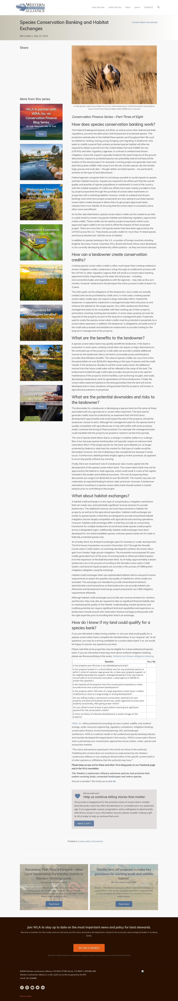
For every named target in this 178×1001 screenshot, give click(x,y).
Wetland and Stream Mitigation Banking (133, 656)
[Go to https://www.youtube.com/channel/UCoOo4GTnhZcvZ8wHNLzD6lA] (32, 988)
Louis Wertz (119, 882)
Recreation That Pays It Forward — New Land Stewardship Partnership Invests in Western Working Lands (54, 873)
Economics (152, 22)
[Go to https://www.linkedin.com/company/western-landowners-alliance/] (43, 988)
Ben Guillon (26, 36)
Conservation (139, 22)
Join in (137, 7)
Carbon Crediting (41, 270)
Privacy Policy (26, 996)
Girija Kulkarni (50, 882)
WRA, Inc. (77, 723)
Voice (127, 7)
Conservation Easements (41, 230)
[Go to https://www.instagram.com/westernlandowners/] (27, 988)
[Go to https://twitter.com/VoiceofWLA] (37, 988)
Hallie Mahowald (36, 126)
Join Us (111, 781)
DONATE (148, 7)
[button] (158, 7)
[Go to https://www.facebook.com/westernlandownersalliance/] (22, 988)
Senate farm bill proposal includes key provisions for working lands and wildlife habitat (124, 873)
